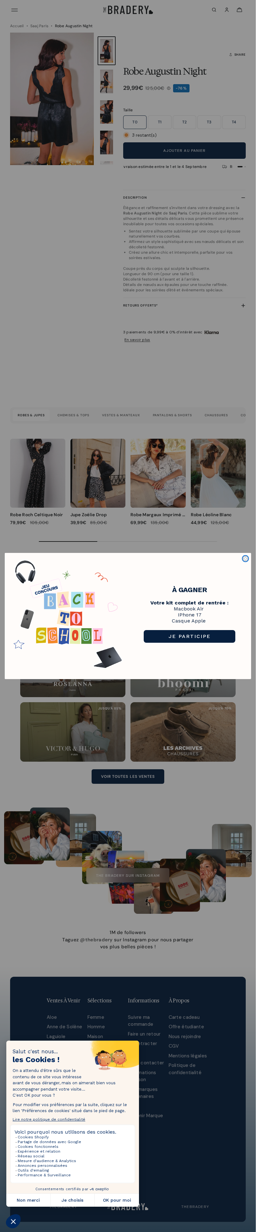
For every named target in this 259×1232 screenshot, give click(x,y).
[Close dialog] (245, 558)
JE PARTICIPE (190, 636)
